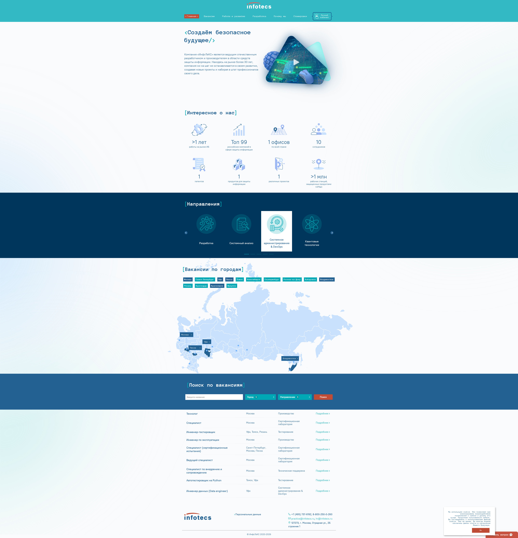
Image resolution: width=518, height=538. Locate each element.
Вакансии (209, 16)
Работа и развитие (233, 16)
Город (252, 397)
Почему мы (280, 16)
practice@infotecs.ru (302, 518)
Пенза (229, 279)
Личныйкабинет (324, 16)
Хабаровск (310, 279)
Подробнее (322, 413)
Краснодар (201, 286)
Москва (188, 279)
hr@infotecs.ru (324, 518)
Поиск (323, 397)
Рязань (188, 286)
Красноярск (217, 286)
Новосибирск (253, 279)
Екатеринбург (272, 279)
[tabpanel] (206, 231)
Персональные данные (248, 514)
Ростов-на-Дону (292, 279)
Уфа (220, 279)
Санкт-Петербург (205, 279)
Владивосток (327, 279)
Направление (289, 397)
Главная (191, 16)
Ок (481, 530)
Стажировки (300, 16)
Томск (240, 279)
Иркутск (232, 286)
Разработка (259, 16)
